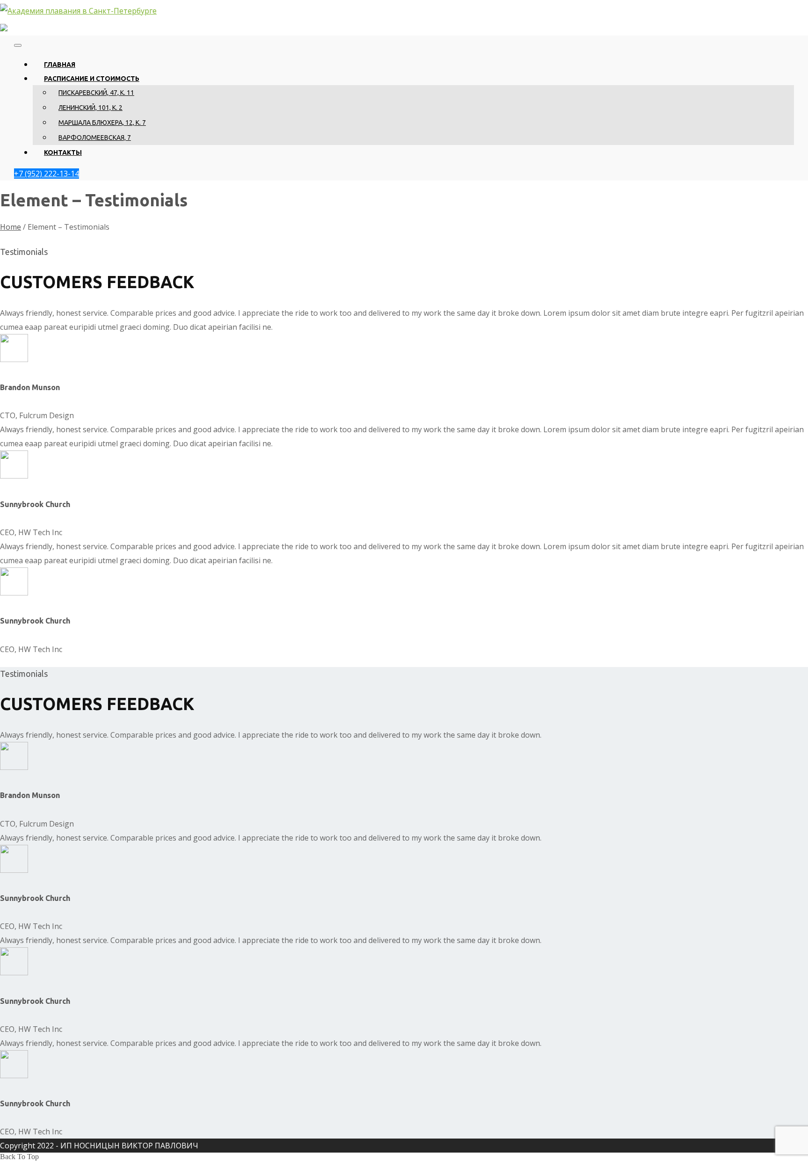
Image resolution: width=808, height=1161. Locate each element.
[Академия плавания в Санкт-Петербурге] (78, 11)
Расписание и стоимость (91, 78)
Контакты (63, 152)
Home (10, 227)
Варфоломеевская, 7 (94, 137)
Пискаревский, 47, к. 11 (96, 92)
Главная (59, 64)
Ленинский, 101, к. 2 (90, 107)
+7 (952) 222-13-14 (46, 173)
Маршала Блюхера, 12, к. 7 (102, 122)
